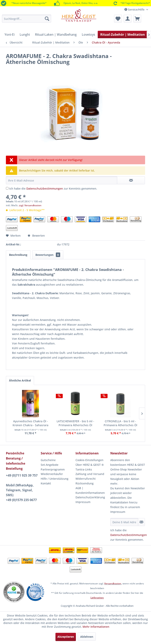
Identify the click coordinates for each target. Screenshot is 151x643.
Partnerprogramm (53, 469)
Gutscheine (48, 460)
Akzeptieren (65, 636)
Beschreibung (18, 255)
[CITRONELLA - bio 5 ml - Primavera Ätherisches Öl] (120, 403)
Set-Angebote (49, 465)
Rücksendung (85, 483)
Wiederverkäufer (52, 474)
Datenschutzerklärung (90, 497)
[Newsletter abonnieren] (141, 522)
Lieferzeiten (97, 597)
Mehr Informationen (96, 626)
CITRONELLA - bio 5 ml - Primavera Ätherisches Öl (120, 423)
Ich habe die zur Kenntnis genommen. (53, 188)
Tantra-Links (84, 469)
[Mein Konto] (128, 19)
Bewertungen (47, 255)
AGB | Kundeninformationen (90, 490)
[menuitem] (26, 19)
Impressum (83, 502)
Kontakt (46, 483)
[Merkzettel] (118, 19)
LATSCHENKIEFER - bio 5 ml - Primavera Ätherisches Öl (75, 423)
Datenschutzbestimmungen (44, 188)
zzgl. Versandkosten (30, 205)
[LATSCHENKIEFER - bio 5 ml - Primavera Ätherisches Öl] (75, 403)
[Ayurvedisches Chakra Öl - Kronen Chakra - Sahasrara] (30, 403)
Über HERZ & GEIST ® (90, 465)
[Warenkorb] (137, 19)
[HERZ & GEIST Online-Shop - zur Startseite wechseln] (79, 18)
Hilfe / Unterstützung (54, 478)
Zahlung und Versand (90, 474)
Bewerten (38, 235)
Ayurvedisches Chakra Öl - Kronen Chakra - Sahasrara (30, 423)
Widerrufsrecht (86, 478)
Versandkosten (112, 583)
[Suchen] (47, 19)
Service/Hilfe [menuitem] (136, 9)
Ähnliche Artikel (20, 380)
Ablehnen (86, 636)
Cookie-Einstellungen (89, 460)
